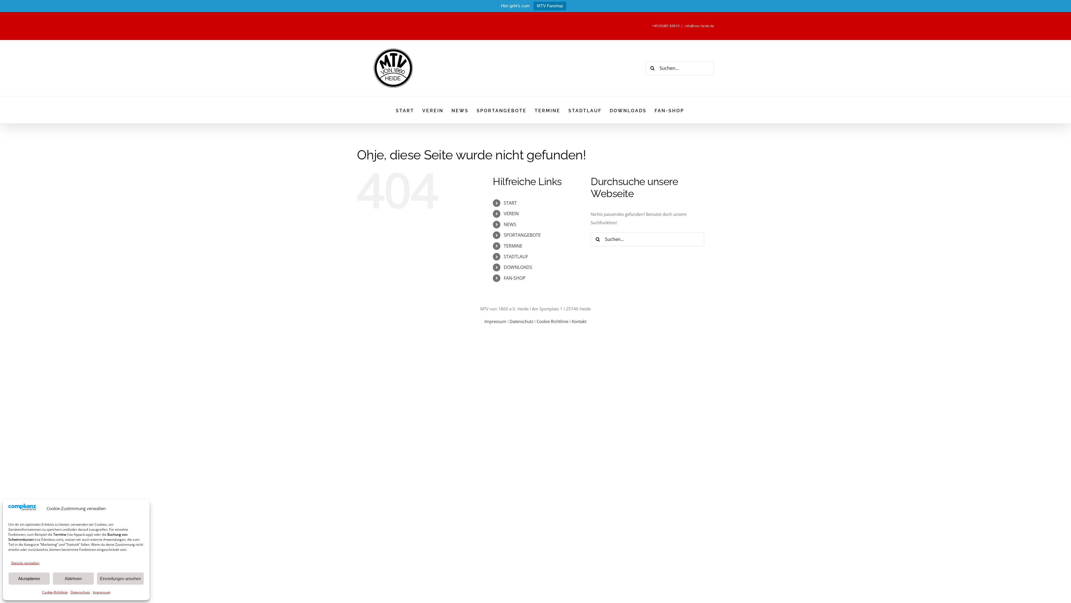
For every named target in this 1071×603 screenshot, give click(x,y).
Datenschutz (80, 592)
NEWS (510, 224)
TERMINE (513, 246)
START (510, 203)
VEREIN (511, 213)
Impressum (101, 592)
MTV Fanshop (550, 5)
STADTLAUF (516, 256)
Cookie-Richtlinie (55, 592)
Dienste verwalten (25, 563)
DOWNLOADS (518, 267)
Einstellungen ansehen (120, 578)
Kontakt (579, 321)
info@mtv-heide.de (699, 25)
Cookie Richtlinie (552, 321)
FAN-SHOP (514, 278)
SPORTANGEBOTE (522, 235)
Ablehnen (73, 578)
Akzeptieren (29, 578)
